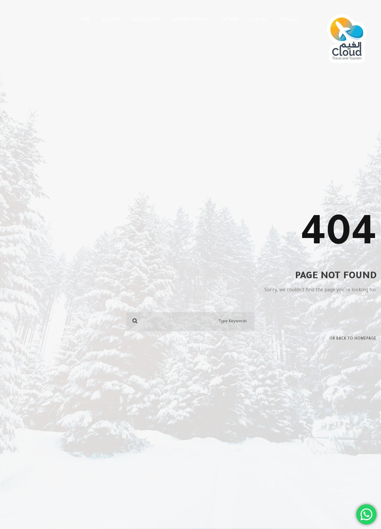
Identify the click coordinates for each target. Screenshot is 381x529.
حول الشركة (146, 19)
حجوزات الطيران (191, 19)
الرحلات (258, 19)
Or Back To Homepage (353, 339)
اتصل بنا (111, 19)
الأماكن (229, 19)
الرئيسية (289, 19)
